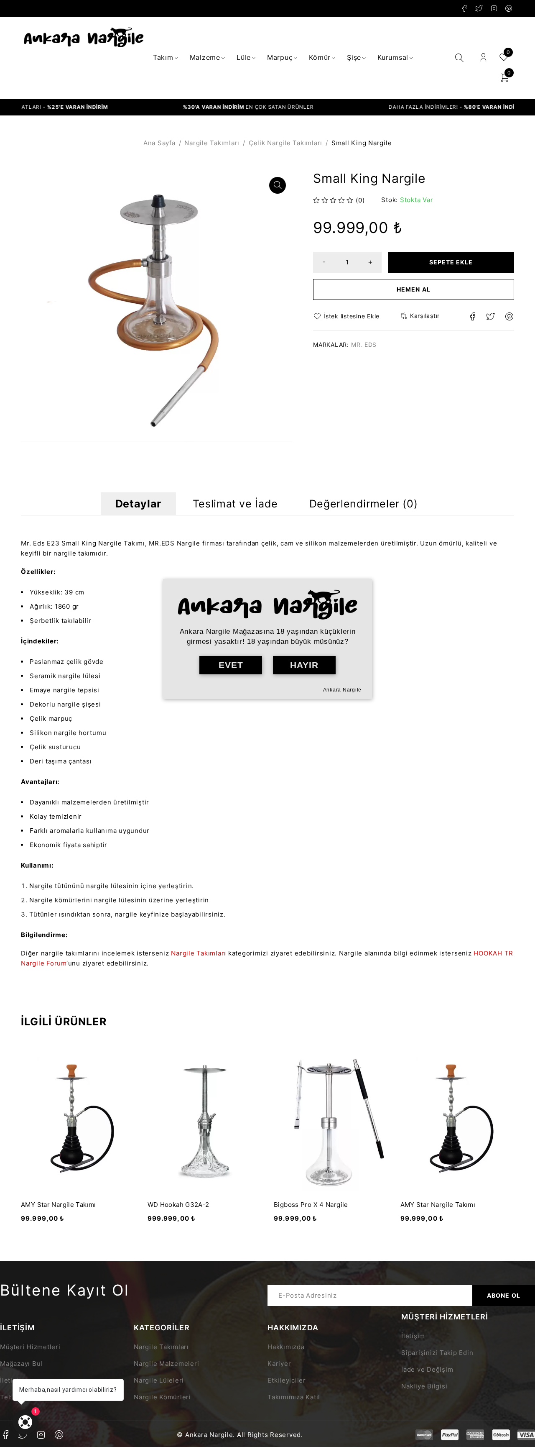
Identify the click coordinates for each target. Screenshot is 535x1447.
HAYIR (304, 665)
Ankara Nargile (342, 690)
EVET (231, 665)
